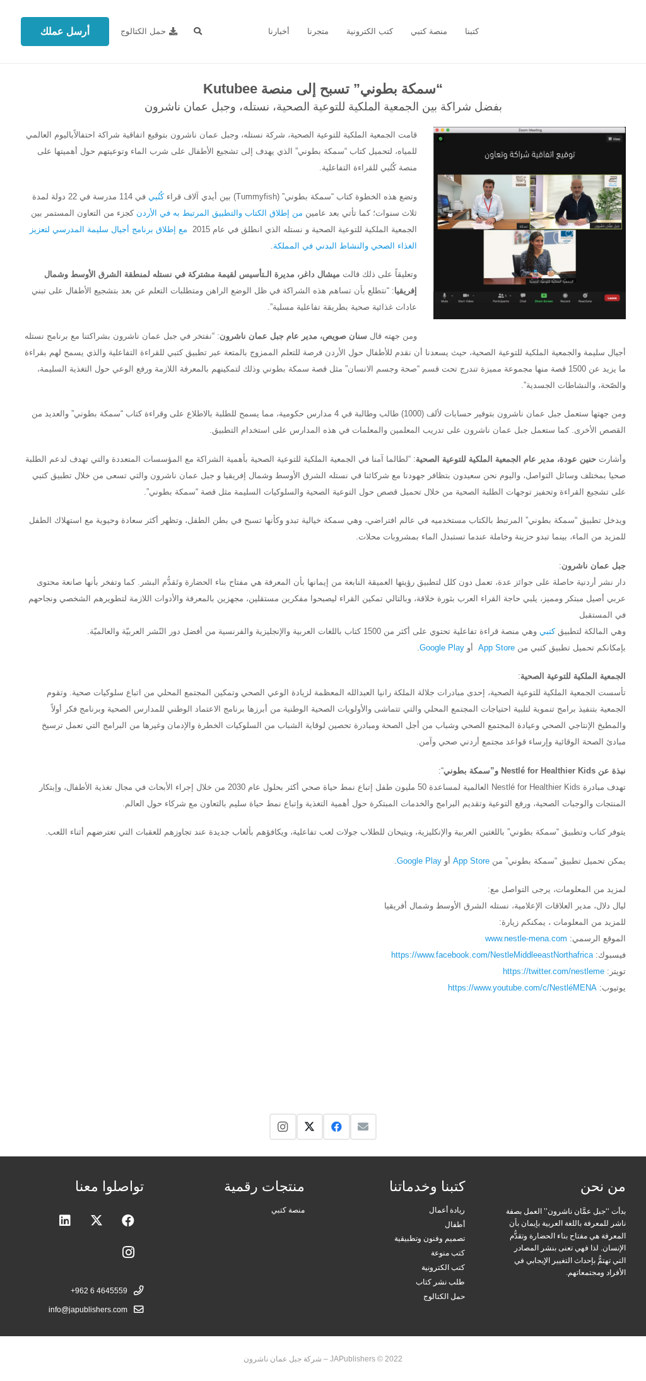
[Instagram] (283, 1127)
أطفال (455, 1224)
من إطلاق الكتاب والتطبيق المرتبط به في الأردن (219, 213)
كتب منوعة (448, 1253)
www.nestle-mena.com (526, 938)
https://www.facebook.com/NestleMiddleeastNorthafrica (492, 955)
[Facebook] (336, 1127)
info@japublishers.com (88, 1309)
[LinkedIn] (65, 1221)
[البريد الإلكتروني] (363, 1127)
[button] (198, 31)
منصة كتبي (288, 1210)
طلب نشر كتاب (440, 1282)
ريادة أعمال (447, 1210)
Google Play (442, 647)
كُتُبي (156, 196)
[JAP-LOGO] (563, 31)
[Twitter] (310, 1127)
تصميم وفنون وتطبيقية (429, 1238)
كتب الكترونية (443, 1267)
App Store (496, 647)
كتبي (547, 631)
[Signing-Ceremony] (566, 1054)
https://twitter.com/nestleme (553, 971)
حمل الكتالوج (444, 1296)
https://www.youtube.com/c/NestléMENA (522, 987)
